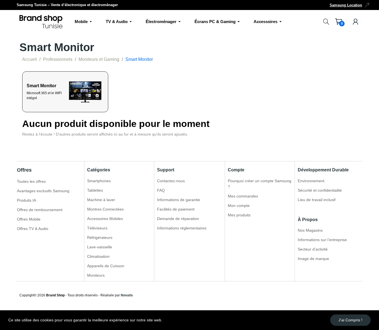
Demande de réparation (178, 218)
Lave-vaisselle (99, 247)
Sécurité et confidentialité (320, 190)
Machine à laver (101, 200)
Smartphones (99, 181)
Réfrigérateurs (99, 237)
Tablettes (95, 190)
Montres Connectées (105, 209)
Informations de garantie (178, 200)
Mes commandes (243, 196)
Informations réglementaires (181, 228)
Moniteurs (96, 275)
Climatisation (98, 256)
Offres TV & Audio (32, 228)
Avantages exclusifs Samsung (43, 191)
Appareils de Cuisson (105, 266)
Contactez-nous (171, 181)
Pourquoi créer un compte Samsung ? (259, 184)
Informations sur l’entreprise (322, 240)
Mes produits (239, 215)
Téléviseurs (97, 228)
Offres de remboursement (39, 210)
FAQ (161, 190)
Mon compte (239, 205)
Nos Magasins (310, 230)
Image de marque (313, 258)
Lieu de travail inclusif (316, 200)
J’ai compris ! (350, 320)
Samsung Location (346, 5)
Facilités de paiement (175, 209)
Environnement (311, 181)
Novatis (127, 295)
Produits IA (26, 200)
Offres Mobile (29, 219)
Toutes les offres (31, 181)
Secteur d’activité (313, 249)
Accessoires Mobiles (105, 218)
